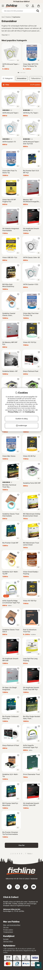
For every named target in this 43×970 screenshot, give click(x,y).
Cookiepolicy (30, 412)
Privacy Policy (13, 412)
